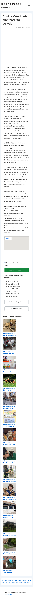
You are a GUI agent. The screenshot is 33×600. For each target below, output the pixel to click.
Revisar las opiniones (16, 308)
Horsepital (5, 7)
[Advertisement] (16, 48)
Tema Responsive (8, 594)
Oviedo (28, 27)
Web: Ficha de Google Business (16, 302)
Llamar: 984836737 (16, 270)
